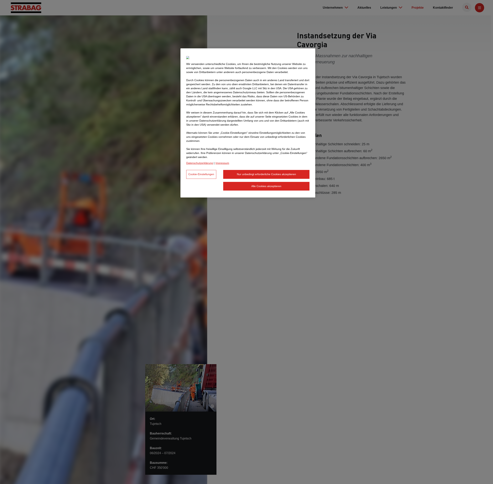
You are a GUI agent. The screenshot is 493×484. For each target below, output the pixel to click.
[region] (247, 122)
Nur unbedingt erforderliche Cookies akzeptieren (266, 174)
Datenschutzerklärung (199, 163)
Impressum (222, 163)
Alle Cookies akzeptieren (266, 186)
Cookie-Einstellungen (201, 174)
